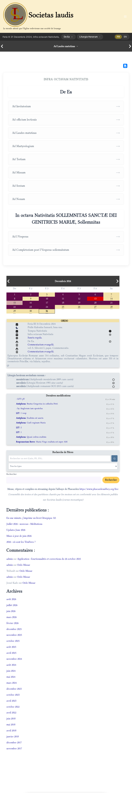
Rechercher (11, 474)
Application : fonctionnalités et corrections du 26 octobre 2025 (49, 558)
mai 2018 (10, 724)
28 (111, 306)
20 (95, 302)
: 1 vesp (21, 413)
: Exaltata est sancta (29, 418)
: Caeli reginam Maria (31, 422)
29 (14, 310)
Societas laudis (51, 14)
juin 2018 (10, 718)
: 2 (19, 427)
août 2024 (11, 664)
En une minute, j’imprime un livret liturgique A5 (31, 517)
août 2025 (11, 646)
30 (30, 310)
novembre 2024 (14, 658)
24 (47, 306)
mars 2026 (11, 617)
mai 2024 (10, 676)
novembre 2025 (14, 634)
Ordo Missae (23, 564)
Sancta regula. (35, 337)
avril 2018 (11, 730)
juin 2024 (10, 670)
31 (47, 311)
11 (63, 298)
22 (14, 306)
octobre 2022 (12, 706)
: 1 (19, 432)
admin (9, 558)
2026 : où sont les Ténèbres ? (21, 541)
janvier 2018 (12, 736)
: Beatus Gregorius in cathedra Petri (37, 403)
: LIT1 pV (20, 399)
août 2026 (11, 599)
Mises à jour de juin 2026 (19, 535)
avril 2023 (11, 700)
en (125, 36)
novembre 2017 (14, 748)
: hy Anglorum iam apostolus (29, 408)
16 (30, 302)
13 (95, 298)
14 (111, 298)
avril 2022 (11, 712)
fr (118, 36)
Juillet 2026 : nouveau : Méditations (24, 523)
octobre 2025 (12, 640)
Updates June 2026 (15, 529)
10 (47, 298)
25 (63, 306)
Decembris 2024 (63, 281)
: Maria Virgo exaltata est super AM (41, 442)
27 (95, 306)
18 (63, 302)
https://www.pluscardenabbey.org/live (99, 488)
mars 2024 (11, 682)
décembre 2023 (14, 688)
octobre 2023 (12, 694)
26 (79, 306)
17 (47, 302)
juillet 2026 (11, 605)
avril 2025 (11, 652)
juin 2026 (10, 611)
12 (79, 298)
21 (111, 302)
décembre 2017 (14, 742)
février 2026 (12, 623)
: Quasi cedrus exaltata (31, 437)
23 (30, 306)
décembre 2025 (14, 629)
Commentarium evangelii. (41, 344)
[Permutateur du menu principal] (125, 16)
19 (79, 302)
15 (14, 302)
